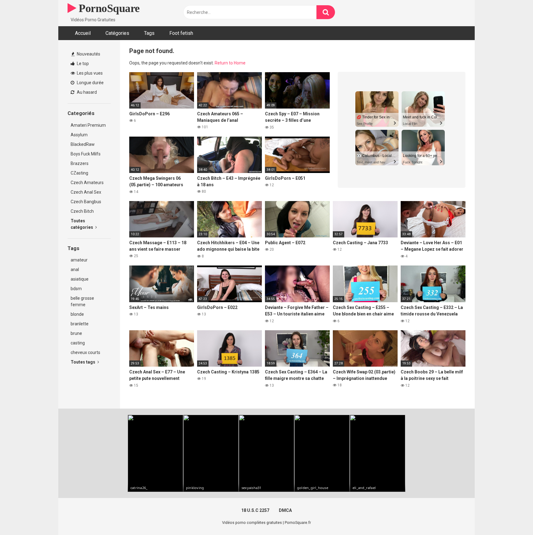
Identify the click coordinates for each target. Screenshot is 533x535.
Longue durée (90, 82)
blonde (77, 314)
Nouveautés (88, 53)
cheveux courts (85, 352)
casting (78, 342)
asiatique (80, 279)
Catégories (117, 33)
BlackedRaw (83, 144)
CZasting (79, 173)
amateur (79, 259)
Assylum (79, 134)
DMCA (285, 510)
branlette (80, 323)
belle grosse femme (82, 301)
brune (76, 333)
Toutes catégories (82, 224)
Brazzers (80, 163)
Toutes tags (83, 362)
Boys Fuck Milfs (86, 153)
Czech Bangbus (86, 201)
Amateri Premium (88, 125)
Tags (149, 33)
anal (75, 269)
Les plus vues (89, 73)
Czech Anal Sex (86, 192)
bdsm (76, 288)
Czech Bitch (82, 211)
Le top (82, 63)
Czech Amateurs (87, 182)
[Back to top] (512, 516)
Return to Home (230, 62)
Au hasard (86, 92)
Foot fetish (181, 33)
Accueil (83, 33)
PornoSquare (108, 8)
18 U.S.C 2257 (255, 510)
